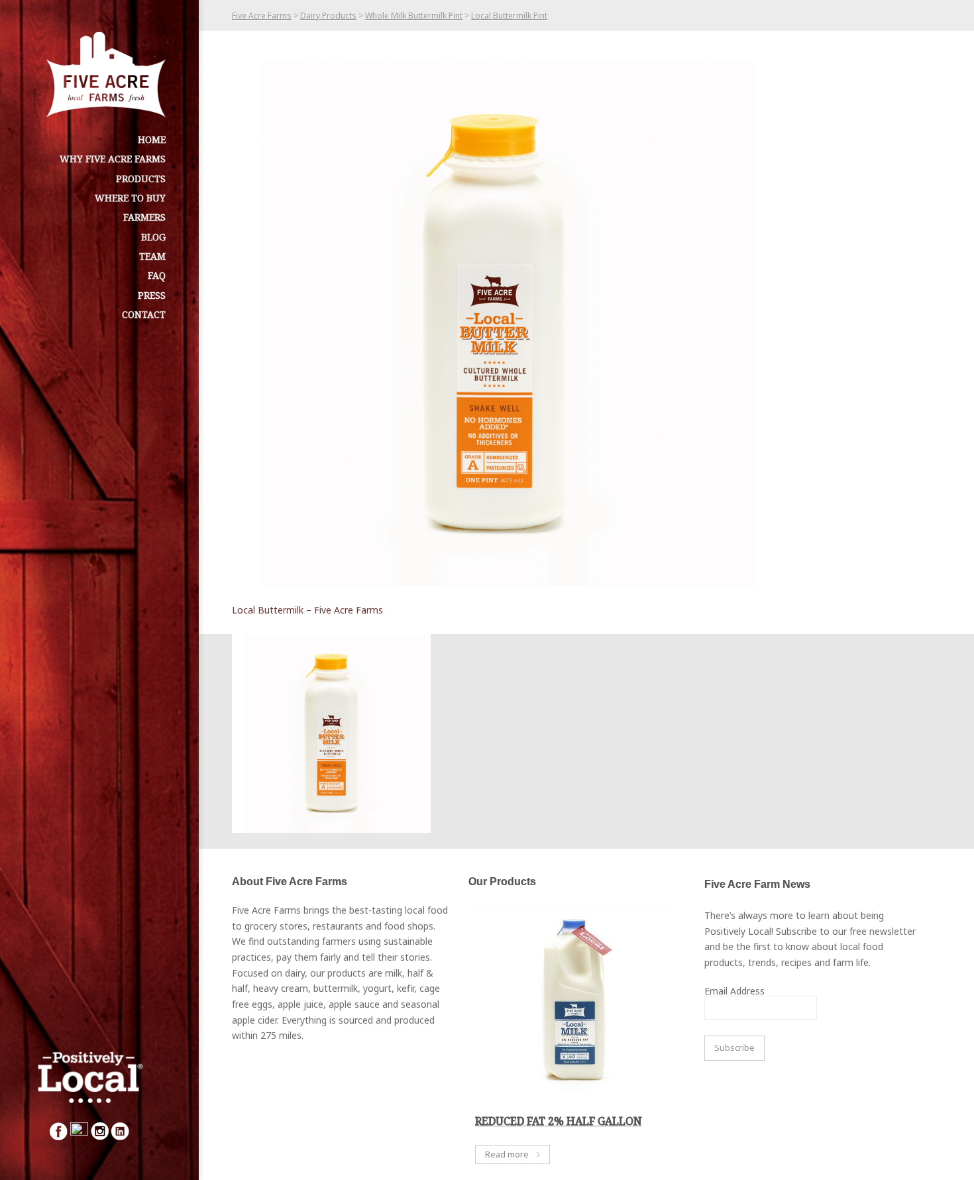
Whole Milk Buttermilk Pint (413, 15)
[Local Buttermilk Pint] (494, 324)
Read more (507, 1154)
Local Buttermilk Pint (509, 15)
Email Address (734, 991)
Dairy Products (328, 15)
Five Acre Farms (262, 15)
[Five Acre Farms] (106, 74)
